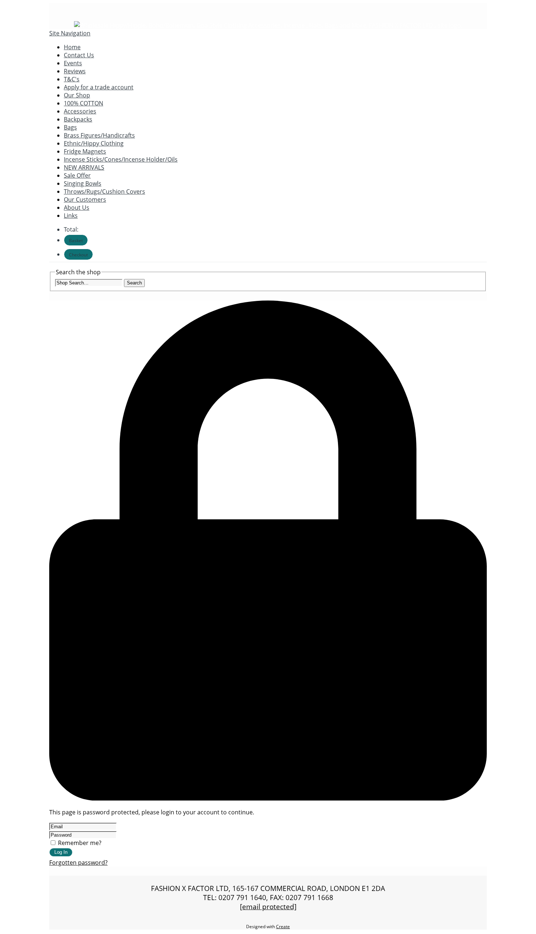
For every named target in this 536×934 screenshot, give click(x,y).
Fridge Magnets (85, 151)
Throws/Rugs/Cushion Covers (104, 191)
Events (73, 63)
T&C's (71, 79)
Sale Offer (77, 175)
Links (71, 216)
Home (72, 47)
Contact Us (79, 55)
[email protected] (268, 906)
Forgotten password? (78, 863)
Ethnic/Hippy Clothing (94, 143)
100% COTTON (83, 103)
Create (283, 926)
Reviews (75, 71)
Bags (70, 127)
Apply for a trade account (98, 87)
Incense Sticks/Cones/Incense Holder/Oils (121, 159)
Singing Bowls (82, 183)
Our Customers (85, 199)
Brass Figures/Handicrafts (99, 135)
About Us (76, 208)
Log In (60, 852)
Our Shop (77, 95)
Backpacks (78, 119)
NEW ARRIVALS (84, 167)
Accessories (80, 111)
